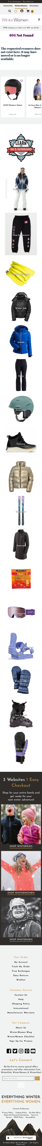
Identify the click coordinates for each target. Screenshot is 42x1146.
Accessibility (30, 1117)
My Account (21, 962)
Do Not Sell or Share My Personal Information (22, 1114)
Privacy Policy (7, 1113)
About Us (21, 1028)
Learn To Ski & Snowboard (21, 149)
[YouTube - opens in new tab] (33, 1051)
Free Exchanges (21, 971)
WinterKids (8, 6)
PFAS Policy (18, 1117)
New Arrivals (21, 715)
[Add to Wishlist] (21, 80)
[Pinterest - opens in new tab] (27, 1051)
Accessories (21, 410)
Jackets (21, 342)
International (21, 1008)
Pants (21, 376)
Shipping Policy (21, 1004)
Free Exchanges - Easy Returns (21, 1)
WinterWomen (21, 6)
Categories (21, 613)
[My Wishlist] (16, 11)
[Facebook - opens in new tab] (9, 1051)
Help (21, 999)
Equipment (21, 512)
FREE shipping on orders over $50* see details (21, 28)
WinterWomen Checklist (21, 1037)
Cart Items (21, 580)
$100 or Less (21, 681)
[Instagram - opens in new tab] (21, 1051)
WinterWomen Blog (21, 1032)
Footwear (21, 444)
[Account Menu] (22, 11)
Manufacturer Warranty (21, 1013)
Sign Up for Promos (21, 1041)
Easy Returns (21, 975)
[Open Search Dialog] (9, 11)
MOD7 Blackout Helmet (12, 105)
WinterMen (34, 6)
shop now (12, 114)
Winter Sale (21, 308)
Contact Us (21, 995)
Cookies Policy (21, 1113)
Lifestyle (21, 478)
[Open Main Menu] (35, 19)
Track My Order (21, 967)
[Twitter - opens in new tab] (15, 1051)
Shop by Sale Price (21, 274)
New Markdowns (21, 189)
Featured (21, 546)
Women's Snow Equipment (21, 647)
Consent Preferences (21, 1109)
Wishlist (21, 980)
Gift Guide (21, 749)
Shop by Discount (21, 235)
